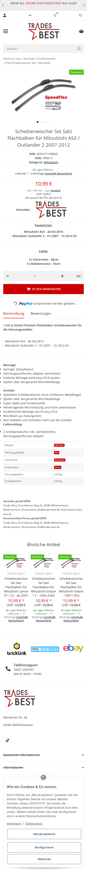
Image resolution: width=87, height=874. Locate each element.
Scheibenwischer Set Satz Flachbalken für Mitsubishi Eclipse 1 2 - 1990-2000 (43, 586)
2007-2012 (59, 445)
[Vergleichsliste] (55, 15)
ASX (56, 452)
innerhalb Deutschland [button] (58, 173)
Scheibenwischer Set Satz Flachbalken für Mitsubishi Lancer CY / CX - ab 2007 (16, 586)
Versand (55, 190)
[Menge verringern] (7, 276)
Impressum (14, 823)
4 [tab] (47, 122)
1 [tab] (37, 122)
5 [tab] (50, 122)
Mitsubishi (51, 162)
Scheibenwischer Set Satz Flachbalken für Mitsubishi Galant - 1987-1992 (71, 586)
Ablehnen (44, 859)
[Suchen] (79, 48)
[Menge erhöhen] (62, 276)
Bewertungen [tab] (41, 313)
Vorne (57, 467)
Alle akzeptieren (44, 834)
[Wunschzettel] (80, 15)
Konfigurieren (44, 847)
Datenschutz (33, 823)
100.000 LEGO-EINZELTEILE (42, 3)
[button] (3, 5)
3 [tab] (44, 122)
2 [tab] (40, 122)
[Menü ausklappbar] (5, 31)
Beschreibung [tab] (13, 313)
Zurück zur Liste (12, 58)
